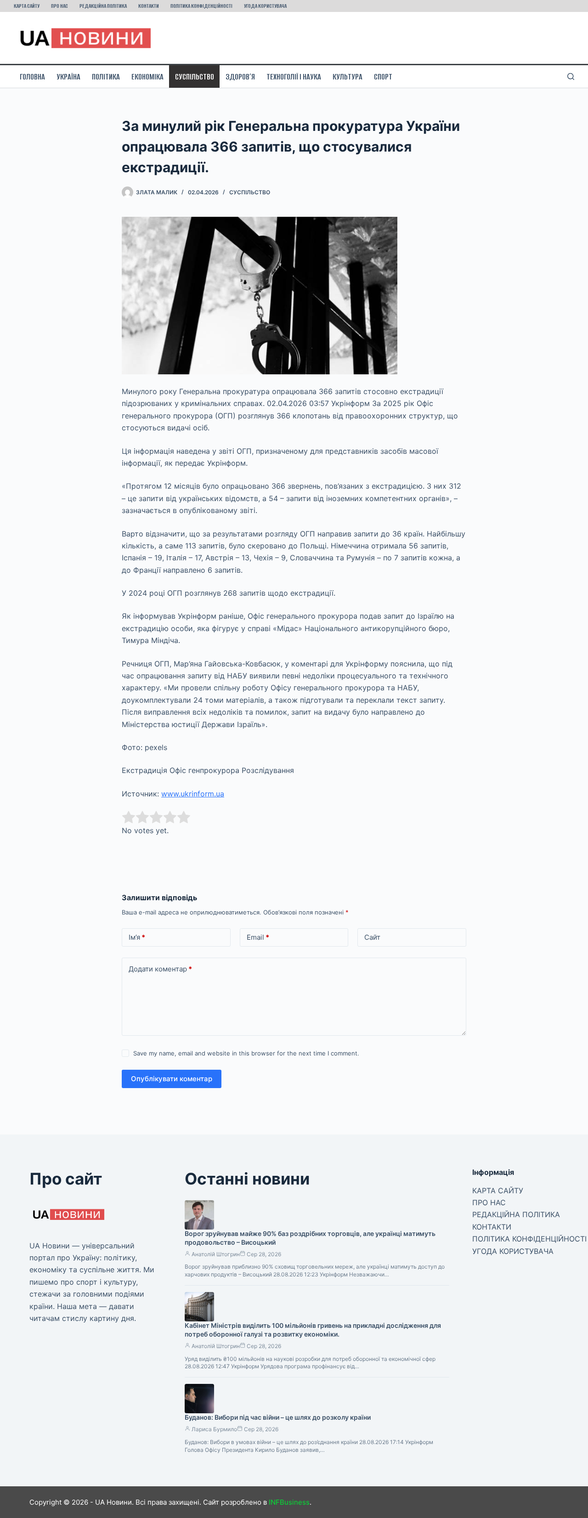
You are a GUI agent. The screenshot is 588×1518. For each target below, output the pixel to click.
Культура (347, 76)
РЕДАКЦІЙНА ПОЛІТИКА (103, 6)
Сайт (372, 937)
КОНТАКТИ (148, 6)
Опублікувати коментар (171, 1078)
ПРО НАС (59, 6)
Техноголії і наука (293, 76)
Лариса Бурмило (214, 1429)
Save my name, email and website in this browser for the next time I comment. (246, 1053)
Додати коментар (160, 969)
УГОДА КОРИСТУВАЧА (265, 6)
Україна (68, 76)
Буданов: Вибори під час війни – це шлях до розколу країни (278, 1417)
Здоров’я (240, 76)
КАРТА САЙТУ (27, 6)
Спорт (383, 76)
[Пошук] (570, 76)
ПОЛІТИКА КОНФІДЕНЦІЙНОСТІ (201, 6)
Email (258, 937)
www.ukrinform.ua (192, 793)
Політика (106, 76)
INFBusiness (289, 1502)
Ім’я (137, 937)
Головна (32, 76)
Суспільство (194, 76)
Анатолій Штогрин (216, 1254)
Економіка (147, 76)
